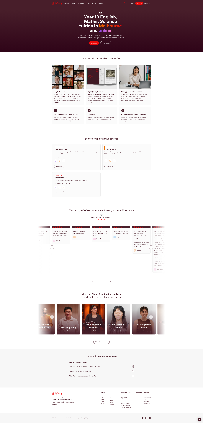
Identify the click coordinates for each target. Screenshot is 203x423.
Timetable (103, 395)
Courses (66, 3)
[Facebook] (142, 418)
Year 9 (102, 401)
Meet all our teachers (101, 342)
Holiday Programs (112, 403)
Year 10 (103, 403)
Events (94, 3)
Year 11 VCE (104, 406)
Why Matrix (81, 3)
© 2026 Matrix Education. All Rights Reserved (63, 418)
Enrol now (94, 43)
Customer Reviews (125, 403)
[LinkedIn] (149, 418)
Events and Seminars (126, 407)
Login (132, 3)
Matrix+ (74, 3)
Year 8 (102, 399)
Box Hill (138, 395)
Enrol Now (139, 3)
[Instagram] (146, 418)
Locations (139, 392)
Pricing (88, 3)
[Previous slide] (52, 247)
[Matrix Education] (57, 3)
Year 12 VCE (113, 395)
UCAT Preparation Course (113, 399)
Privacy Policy (84, 418)
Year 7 (102, 397)
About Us (146, 395)
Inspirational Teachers (126, 395)
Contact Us (147, 3)
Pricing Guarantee (125, 405)
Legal (78, 418)
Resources (100, 3)
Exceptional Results (126, 401)
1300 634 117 (147, 403)
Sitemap (92, 418)
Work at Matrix (147, 397)
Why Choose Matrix (126, 392)
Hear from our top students (101, 280)
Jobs (145, 399)
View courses (106, 43)
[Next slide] (151, 247)
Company (146, 392)
